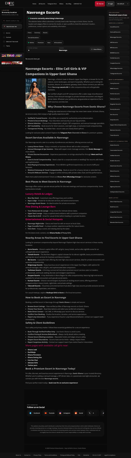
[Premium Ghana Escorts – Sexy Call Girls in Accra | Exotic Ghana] (10, 4)
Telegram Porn (52, 4)
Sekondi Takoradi (12, 41)
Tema (8, 46)
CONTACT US (78, 4)
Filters (29, 32)
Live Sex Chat (33, 360)
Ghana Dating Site (35, 357)
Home (34, 4)
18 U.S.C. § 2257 (96, 455)
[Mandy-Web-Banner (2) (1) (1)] (12, 56)
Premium (41, 42)
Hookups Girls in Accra (55, 293)
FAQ (79, 455)
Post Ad (100, 4)
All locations (58, 42)
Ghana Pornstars (34, 355)
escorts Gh (64, 87)
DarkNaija (32, 352)
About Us (18, 455)
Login (111, 4)
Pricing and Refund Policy (67, 455)
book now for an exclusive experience (63, 383)
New (48, 42)
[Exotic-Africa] (12, 64)
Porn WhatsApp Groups (72, 177)
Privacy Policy (37, 455)
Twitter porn (32, 365)
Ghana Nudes (55, 233)
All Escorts (42, 4)
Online (32, 42)
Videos (61, 4)
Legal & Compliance (109, 455)
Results (45, 32)
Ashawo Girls (33, 363)
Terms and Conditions (50, 455)
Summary (37, 32)
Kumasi (8, 37)
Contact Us (27, 455)
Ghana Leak (32, 350)
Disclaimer (86, 455)
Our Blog (68, 4)
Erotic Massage (94, 149)
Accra (8, 33)
